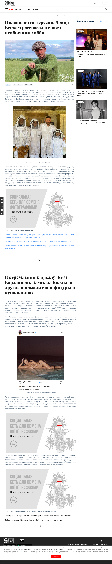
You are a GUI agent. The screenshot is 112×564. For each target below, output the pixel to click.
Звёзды (17, 16)
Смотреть (71, 541)
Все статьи (101, 21)
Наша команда (73, 544)
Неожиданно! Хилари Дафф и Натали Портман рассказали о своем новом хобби (38, 241)
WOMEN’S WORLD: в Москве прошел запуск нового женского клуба (90, 54)
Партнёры (103, 544)
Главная (7, 16)
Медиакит (84, 544)
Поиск (104, 541)
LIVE (11, 9)
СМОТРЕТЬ (18, 9)
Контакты (95, 541)
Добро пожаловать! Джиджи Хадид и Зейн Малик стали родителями (33, 520)
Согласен (56, 556)
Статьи (12, 16)
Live (64, 541)
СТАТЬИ (27, 9)
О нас (87, 541)
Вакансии (94, 544)
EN (99, 3)
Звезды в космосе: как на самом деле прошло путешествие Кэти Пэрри (90, 93)
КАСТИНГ (35, 9)
